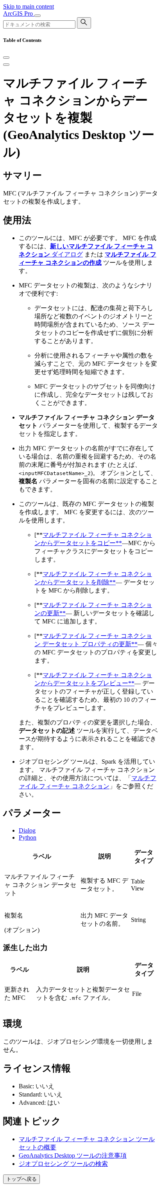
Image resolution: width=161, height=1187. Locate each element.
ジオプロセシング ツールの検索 (63, 1163)
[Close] (6, 57)
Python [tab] (27, 837)
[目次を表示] (6, 64)
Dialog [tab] (27, 830)
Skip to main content (28, 6)
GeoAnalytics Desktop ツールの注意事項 (73, 1155)
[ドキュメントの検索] (84, 23)
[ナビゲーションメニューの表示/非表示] (37, 15)
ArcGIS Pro (18, 13)
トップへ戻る (21, 1179)
